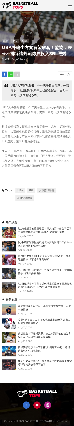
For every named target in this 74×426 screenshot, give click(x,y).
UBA (24, 41)
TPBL (15, 41)
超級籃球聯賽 (24, 197)
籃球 (5, 41)
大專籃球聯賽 (46, 190)
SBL (31, 190)
